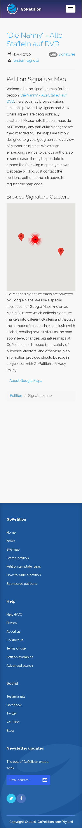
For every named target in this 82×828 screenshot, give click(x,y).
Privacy (12, 623)
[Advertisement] (41, 448)
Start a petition (18, 558)
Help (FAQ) (14, 614)
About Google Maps (25, 381)
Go (44, 780)
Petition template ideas (24, 566)
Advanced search (20, 665)
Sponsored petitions (22, 583)
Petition (16, 396)
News (11, 541)
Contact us (15, 640)
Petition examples (20, 657)
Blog (10, 730)
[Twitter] (11, 798)
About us (13, 631)
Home (11, 532)
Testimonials (16, 696)
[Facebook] (21, 798)
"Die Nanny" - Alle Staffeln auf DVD (35, 39)
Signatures (66, 54)
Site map (13, 549)
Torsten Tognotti (25, 60)
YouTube (13, 722)
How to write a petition (24, 575)
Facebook (14, 705)
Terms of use (16, 648)
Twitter (12, 713)
